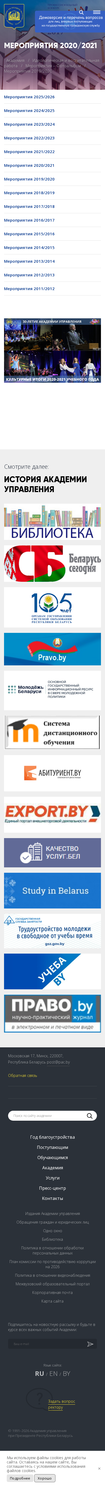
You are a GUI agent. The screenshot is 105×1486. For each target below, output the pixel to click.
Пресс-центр (52, 1188)
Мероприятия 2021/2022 (29, 151)
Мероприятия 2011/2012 (29, 288)
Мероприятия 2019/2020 (29, 179)
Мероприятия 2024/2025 (29, 110)
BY (66, 1373)
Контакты (52, 1198)
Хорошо (45, 1478)
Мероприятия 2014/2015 (29, 247)
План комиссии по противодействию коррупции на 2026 (52, 1264)
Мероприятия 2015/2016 (29, 233)
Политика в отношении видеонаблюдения (52, 1275)
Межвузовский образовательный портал (53, 1283)
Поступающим (52, 1147)
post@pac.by (58, 1062)
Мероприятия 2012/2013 (29, 274)
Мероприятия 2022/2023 (29, 137)
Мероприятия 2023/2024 (29, 124)
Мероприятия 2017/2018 (29, 206)
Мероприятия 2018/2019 (29, 192)
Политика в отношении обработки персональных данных (52, 1250)
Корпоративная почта (52, 1292)
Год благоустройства (52, 1137)
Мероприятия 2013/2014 (29, 261)
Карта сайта (52, 1301)
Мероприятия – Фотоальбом (54, 65)
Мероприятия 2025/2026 (29, 96)
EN (53, 1373)
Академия (16, 60)
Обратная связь (22, 1075)
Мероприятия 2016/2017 (29, 220)
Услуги (53, 1178)
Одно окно (52, 1230)
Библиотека (52, 1239)
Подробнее (20, 1478)
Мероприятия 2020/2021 (29, 165)
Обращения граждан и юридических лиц (52, 1222)
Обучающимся (52, 1157)
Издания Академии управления (52, 1213)
